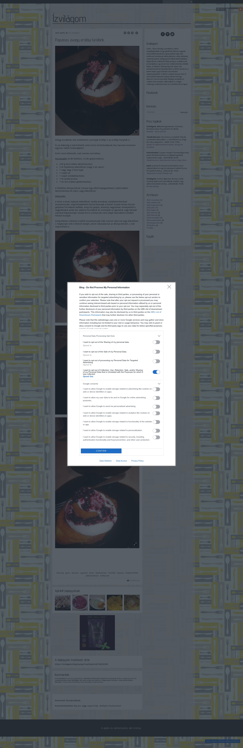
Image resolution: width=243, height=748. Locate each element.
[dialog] (121, 374)
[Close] (170, 287)
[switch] (156, 342)
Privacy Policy (137, 461)
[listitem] (121, 335)
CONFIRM (101, 451)
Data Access (121, 461)
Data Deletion (106, 461)
